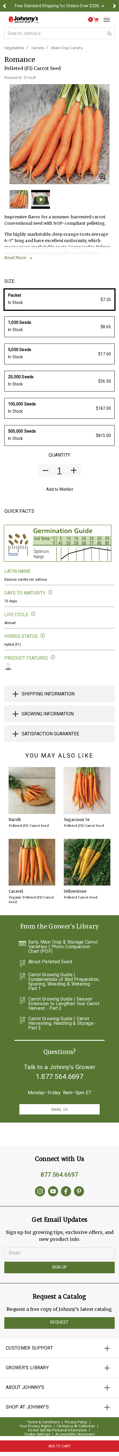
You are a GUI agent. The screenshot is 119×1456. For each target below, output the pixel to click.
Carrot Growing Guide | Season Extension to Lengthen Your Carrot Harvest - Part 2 (63, 1004)
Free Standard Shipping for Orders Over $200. (57, 5)
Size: (9, 281)
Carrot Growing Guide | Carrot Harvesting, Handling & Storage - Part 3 (62, 1023)
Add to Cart (59, 1446)
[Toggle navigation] (104, 19)
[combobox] (59, 33)
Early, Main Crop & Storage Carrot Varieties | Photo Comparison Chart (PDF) (63, 947)
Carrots (37, 48)
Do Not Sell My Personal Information (57, 1430)
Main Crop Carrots (66, 48)
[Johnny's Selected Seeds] (23, 19)
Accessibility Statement (75, 1434)
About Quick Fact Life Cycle (33, 614)
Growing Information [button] (48, 714)
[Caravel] (32, 862)
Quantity (59, 455)
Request (59, 1322)
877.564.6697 (59, 1174)
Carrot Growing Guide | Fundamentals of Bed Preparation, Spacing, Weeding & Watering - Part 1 (64, 981)
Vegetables (14, 48)
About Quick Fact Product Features (53, 657)
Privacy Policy (76, 1422)
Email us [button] (59, 1109)
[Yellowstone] (87, 862)
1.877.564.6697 (59, 1077)
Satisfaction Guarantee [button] (50, 734)
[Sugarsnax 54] (87, 790)
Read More (15, 257)
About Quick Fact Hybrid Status (42, 635)
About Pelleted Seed (50, 961)
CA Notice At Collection (76, 1426)
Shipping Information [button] (48, 694)
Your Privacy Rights (36, 1426)
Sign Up (59, 1267)
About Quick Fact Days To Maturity (50, 592)
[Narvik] (32, 790)
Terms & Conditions (43, 1422)
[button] (4, 6)
